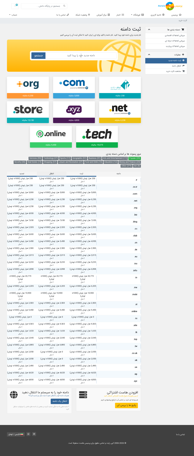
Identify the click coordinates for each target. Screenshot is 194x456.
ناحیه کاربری (156, 15)
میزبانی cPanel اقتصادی (175, 35)
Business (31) (95, 158)
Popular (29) (134, 158)
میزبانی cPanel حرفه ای (175, 41)
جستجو (38, 55)
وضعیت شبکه (82, 15)
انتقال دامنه (177, 66)
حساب (14, 15)
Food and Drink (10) (93, 162)
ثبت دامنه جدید (175, 60)
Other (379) (126, 165)
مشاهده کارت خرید (174, 71)
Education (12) (110, 162)
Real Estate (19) (35, 162)
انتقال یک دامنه (60, 401)
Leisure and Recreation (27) (71, 162)
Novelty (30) (19, 162)
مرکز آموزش (102, 15)
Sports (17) (65, 158)
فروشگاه (137, 15)
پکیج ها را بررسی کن (126, 405)
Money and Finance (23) (129, 162)
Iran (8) (137, 165)
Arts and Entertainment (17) (115, 158)
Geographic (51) (79, 158)
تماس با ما (61, 15)
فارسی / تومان (14, 434)
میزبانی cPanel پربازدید (175, 46)
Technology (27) (50, 158)
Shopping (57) (50, 162)
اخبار (119, 15)
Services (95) (35, 158)
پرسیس (175, 15)
